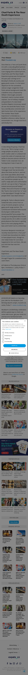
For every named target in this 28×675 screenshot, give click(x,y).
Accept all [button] (14, 345)
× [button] (24, 321)
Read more (8, 329)
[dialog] (14, 337)
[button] (14, 353)
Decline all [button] (14, 349)
